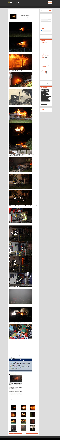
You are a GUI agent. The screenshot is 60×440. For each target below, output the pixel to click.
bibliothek (46, 90)
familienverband (43, 91)
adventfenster (42, 89)
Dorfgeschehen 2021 (45, 55)
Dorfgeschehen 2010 (45, 45)
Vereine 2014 (18, 12)
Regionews (16, 355)
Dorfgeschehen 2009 (45, 44)
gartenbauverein (43, 93)
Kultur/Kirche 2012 (44, 63)
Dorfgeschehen (44, 42)
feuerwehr (16, 431)
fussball (45, 92)
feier (45, 91)
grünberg (42, 95)
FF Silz (21, 352)
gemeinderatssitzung (46, 94)
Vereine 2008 (44, 71)
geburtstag (46, 93)
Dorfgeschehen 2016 (45, 51)
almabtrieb (46, 89)
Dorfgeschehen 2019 (45, 54)
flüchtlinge (42, 92)
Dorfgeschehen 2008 (45, 43)
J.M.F (15, 12)
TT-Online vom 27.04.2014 (16, 399)
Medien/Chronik (44, 66)
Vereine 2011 (44, 74)
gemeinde (42, 94)
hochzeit (45, 95)
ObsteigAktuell (15, 2)
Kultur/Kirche (43, 57)
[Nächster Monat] (50, 17)
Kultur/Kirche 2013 (44, 64)
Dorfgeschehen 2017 (45, 52)
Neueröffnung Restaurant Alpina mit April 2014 (31, 433)
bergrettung (42, 90)
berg (48, 89)
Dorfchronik (44, 67)
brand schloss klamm (11, 431)
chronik (48, 90)
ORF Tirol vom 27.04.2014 (16, 397)
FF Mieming (21, 350)
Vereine (43, 70)
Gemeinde (43, 56)
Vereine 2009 (44, 72)
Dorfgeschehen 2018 (45, 53)
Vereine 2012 (44, 75)
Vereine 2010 (44, 73)
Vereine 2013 (44, 76)
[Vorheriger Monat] (41, 17)
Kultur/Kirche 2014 (44, 65)
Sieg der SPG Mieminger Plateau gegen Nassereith (16, 433)
